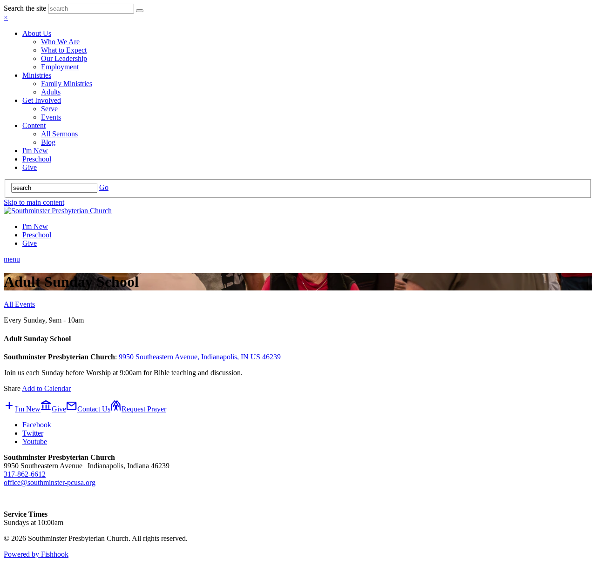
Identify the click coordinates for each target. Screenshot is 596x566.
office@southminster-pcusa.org (49, 482)
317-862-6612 (25, 474)
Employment (60, 67)
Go (103, 187)
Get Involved (41, 100)
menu (12, 259)
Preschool (36, 159)
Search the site (25, 8)
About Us (36, 33)
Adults (51, 92)
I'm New (35, 151)
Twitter (32, 433)
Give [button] (53, 409)
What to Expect (64, 50)
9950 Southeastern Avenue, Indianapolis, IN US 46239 (200, 357)
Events (51, 117)
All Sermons (59, 134)
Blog (48, 142)
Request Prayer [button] (138, 409)
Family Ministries (66, 84)
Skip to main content (34, 202)
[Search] (139, 10)
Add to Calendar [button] (46, 388)
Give (29, 167)
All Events (19, 304)
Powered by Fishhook (36, 554)
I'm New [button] (22, 409)
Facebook (36, 425)
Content (34, 125)
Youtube (34, 441)
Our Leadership (64, 58)
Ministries (36, 75)
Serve (49, 109)
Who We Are (60, 42)
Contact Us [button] (88, 409)
